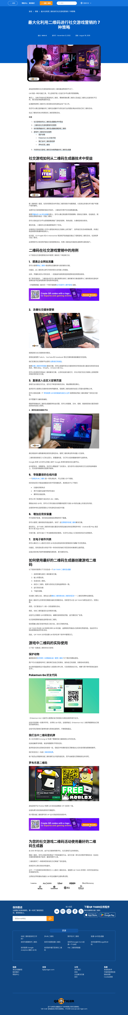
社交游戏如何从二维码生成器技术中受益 (48, 122)
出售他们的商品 (56, 361)
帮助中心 (16, 974)
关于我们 (77, 969)
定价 (76, 977)
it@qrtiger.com (48, 969)
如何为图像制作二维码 (29, 942)
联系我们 (16, 972)
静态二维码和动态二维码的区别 (63, 596)
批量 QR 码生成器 (97, 936)
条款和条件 (108, 969)
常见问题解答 (17, 969)
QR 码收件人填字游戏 (64, 285)
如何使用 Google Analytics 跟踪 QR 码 (29, 948)
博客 (36, 11)
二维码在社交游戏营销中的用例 (45, 125)
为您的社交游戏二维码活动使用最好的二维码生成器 (52, 150)
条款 (106, 967)
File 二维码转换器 (74, 947)
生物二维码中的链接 (39, 366)
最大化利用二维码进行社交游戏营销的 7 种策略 (58, 11)
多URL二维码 (49, 936)
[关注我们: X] (81, 911)
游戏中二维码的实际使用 (43, 132)
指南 (14, 967)
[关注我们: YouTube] (62, 911)
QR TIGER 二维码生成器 (62, 569)
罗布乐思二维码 (44, 145)
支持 (44, 967)
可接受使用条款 (109, 972)
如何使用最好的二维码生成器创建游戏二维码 (50, 128)
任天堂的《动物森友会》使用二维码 (50, 658)
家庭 (30, 11)
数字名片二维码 (73, 936)
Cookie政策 (108, 977)
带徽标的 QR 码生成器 (40, 214)
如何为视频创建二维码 (52, 942)
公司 (76, 967)
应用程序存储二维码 (68, 522)
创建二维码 (47, 3)
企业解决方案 (79, 974)
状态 (76, 972)
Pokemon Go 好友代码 (47, 138)
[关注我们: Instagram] (68, 911)
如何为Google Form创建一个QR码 (76, 943)
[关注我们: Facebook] (75, 911)
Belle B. (44, 36)
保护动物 (42, 134)
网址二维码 (41, 265)
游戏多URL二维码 (38, 478)
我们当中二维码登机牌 (47, 141)
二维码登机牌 (48, 752)
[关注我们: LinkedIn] (56, 911)
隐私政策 (107, 974)
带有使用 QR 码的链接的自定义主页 (56, 393)
